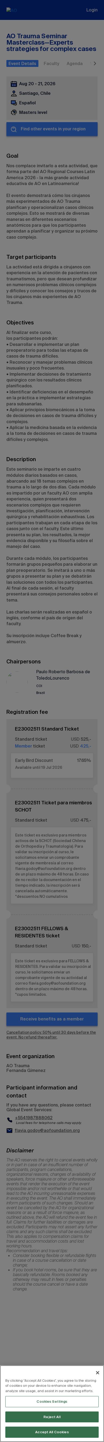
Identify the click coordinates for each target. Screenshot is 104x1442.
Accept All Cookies (52, 1432)
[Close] (97, 1373)
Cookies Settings (52, 1401)
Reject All (51, 1417)
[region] (52, 1403)
